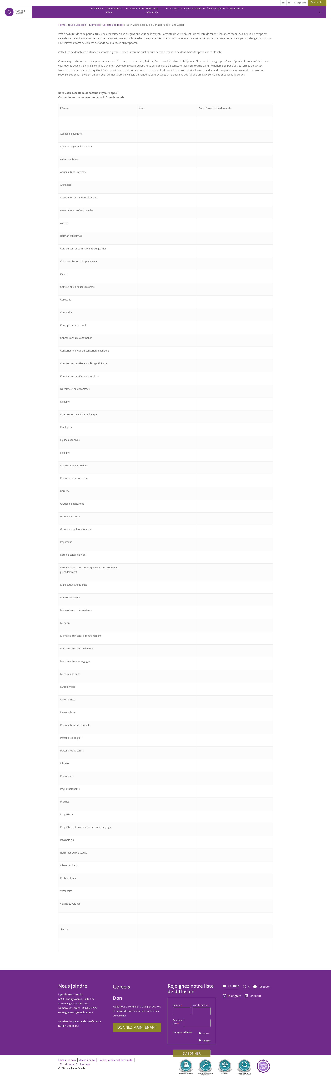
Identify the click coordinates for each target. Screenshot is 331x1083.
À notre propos (214, 8)
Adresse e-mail (178, 1022)
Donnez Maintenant (137, 1027)
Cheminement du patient (114, 10)
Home (61, 24)
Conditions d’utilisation (75, 1064)
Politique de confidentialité (115, 1060)
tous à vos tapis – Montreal (84, 24)
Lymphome (95, 8)
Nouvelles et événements (152, 10)
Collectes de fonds (113, 24)
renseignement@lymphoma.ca (75, 1012)
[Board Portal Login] (263, 1077)
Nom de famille (200, 1005)
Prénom (177, 1005)
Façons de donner (193, 8)
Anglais (205, 1033)
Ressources (135, 8)
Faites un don (67, 1060)
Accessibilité (87, 1060)
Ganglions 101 (234, 8)
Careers (121, 986)
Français (206, 1041)
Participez (174, 8)
